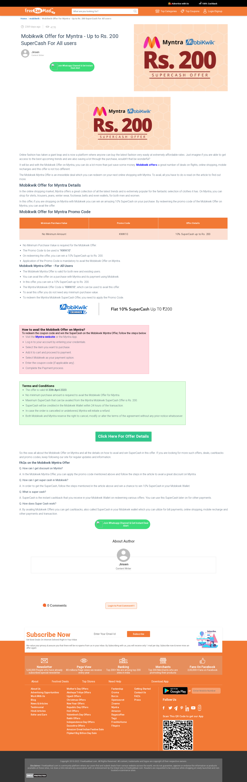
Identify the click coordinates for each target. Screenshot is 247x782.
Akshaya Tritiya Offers (79, 692)
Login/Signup (215, 11)
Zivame (115, 703)
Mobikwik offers (146, 164)
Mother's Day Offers (77, 688)
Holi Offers (73, 711)
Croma (115, 692)
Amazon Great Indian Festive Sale (85, 729)
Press (137, 700)
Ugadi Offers (74, 696)
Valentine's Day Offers (79, 714)
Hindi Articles (38, 711)
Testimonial (37, 707)
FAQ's (137, 696)
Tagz (114, 718)
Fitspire (115, 725)
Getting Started (142, 688)
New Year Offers (76, 703)
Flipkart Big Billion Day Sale (82, 733)
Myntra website (45, 336)
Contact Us (140, 692)
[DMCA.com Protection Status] (36, 776)
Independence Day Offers (81, 722)
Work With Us (38, 696)
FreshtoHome (119, 722)
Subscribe (138, 634)
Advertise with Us (180, 4)
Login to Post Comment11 (121, 605)
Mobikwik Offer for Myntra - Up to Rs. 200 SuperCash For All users (76, 18)
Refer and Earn (39, 714)
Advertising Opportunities (45, 692)
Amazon (116, 711)
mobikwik (34, 18)
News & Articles (39, 703)
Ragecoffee (117, 714)
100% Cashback (209, 4)
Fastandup (117, 688)
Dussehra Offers (76, 725)
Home (23, 18)
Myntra (115, 707)
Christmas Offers (76, 700)
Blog (33, 700)
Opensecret (117, 700)
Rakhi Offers (73, 718)
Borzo (114, 696)
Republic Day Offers (77, 707)
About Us (35, 688)
